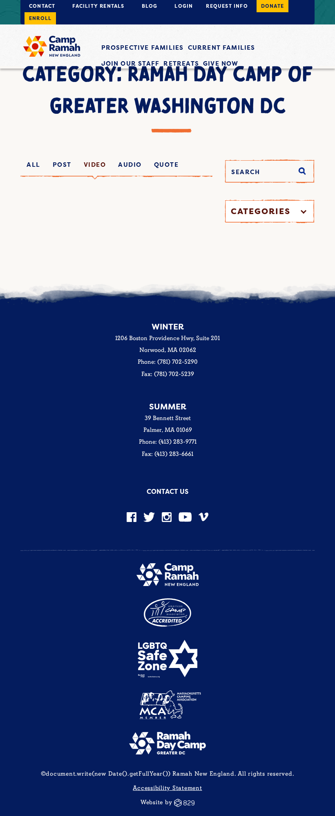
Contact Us (167, 491)
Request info (227, 5)
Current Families (221, 47)
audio (130, 164)
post (62, 164)
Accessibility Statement (167, 788)
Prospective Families (142, 47)
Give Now (221, 63)
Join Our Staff (130, 63)
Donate (272, 5)
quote (166, 164)
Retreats (181, 63)
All (33, 164)
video (95, 164)
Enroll (40, 18)
